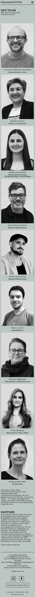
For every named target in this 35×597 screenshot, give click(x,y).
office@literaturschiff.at (17, 557)
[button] (32, 2)
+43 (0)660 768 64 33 (17, 555)
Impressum (11, 592)
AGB (26, 592)
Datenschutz (19, 592)
